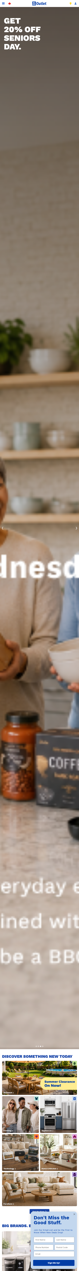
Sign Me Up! (54, 1262)
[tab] (36, 1046)
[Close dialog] (74, 1214)
